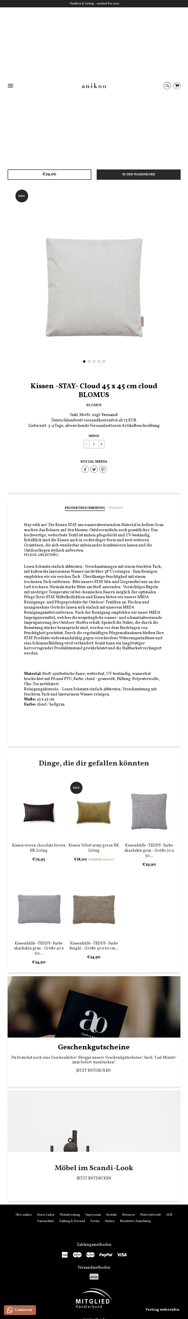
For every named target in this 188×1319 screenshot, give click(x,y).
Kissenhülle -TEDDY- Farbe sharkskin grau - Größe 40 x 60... (39, 949)
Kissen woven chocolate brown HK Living (39, 848)
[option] (94, 274)
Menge (94, 436)
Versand (115, 508)
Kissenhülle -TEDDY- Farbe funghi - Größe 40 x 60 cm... (94, 946)
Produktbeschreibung (85, 508)
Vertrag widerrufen (162, 1309)
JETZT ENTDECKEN (94, 1070)
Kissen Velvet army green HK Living (94, 848)
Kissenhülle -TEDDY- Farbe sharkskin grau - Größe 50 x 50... (149, 851)
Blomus (94, 405)
